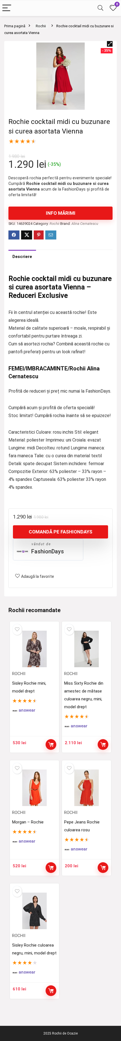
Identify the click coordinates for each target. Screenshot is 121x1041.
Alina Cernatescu (84, 223)
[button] (110, 44)
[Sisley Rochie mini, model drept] (34, 649)
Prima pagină (14, 26)
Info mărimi (60, 213)
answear (27, 710)
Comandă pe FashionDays (60, 532)
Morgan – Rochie (28, 822)
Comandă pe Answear (51, 744)
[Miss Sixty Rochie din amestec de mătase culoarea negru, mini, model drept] (86, 649)
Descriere (22, 256)
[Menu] (7, 8)
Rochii (41, 26)
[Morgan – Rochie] (34, 788)
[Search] (100, 8)
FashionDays (47, 551)
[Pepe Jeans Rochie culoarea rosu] (86, 788)
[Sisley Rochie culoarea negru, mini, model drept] (34, 911)
